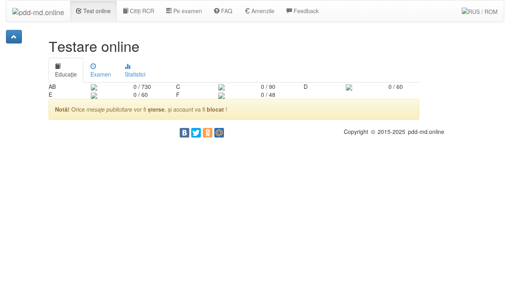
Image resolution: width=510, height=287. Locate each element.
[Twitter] (196, 133)
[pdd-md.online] (38, 11)
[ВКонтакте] (184, 133)
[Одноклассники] (207, 133)
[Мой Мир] (219, 133)
